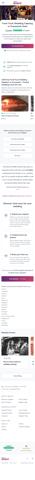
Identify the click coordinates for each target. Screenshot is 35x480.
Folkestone (4, 300)
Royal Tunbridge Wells (7, 316)
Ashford (3, 289)
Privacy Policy (4, 463)
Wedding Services (24, 413)
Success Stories (6, 402)
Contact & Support (24, 427)
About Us (4, 424)
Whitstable (4, 325)
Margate (3, 309)
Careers (3, 427)
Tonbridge (4, 323)
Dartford (3, 296)
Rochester (4, 314)
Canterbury (4, 291)
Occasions (4, 416)
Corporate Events (6, 413)
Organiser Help (23, 416)
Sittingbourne (5, 318)
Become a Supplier (7, 399)
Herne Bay (4, 305)
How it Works (23, 399)
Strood (3, 321)
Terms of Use (13, 463)
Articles (21, 424)
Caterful (3, 430)
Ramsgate (4, 312)
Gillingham (4, 303)
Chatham (4, 294)
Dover (3, 298)
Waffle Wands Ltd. (23, 187)
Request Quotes (6, 410)
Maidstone (4, 307)
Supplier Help (23, 402)
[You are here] (2, 386)
